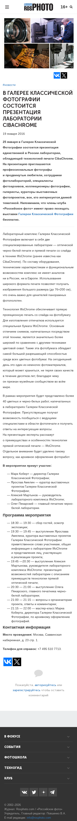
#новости (9, 84)
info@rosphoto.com (39, 817)
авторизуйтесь (45, 685)
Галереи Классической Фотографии (45, 214)
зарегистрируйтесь (26, 690)
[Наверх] (71, 806)
